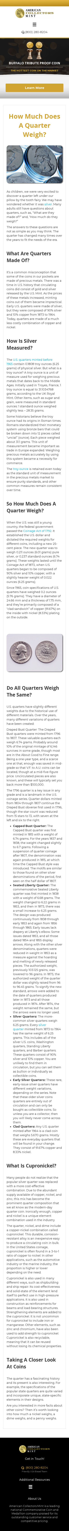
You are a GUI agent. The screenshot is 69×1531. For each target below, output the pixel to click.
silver (48, 204)
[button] (34, 88)
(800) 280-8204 (36, 32)
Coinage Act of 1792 (37, 531)
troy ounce (20, 469)
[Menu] (34, 24)
